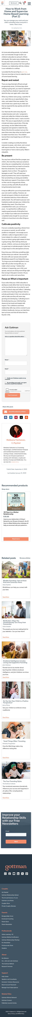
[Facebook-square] (10, 873)
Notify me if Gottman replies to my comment (15, 379)
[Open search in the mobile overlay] (20, 3)
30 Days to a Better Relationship (11, 513)
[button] (5, 417)
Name (7, 359)
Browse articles (25, 558)
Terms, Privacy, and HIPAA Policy (16, 1013)
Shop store (5, 489)
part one (24, 72)
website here (15, 462)
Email (7, 369)
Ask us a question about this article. (15, 336)
